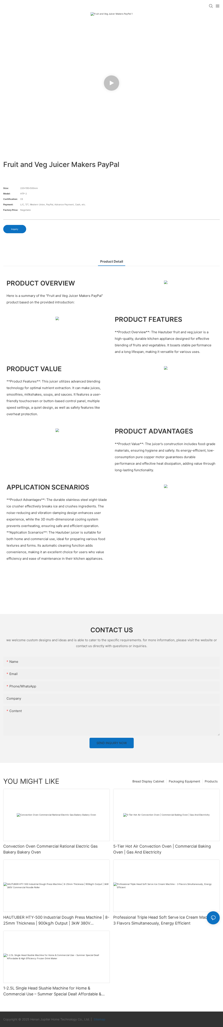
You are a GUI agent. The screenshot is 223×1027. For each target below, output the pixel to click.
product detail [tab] (111, 261)
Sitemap (99, 1019)
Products (211, 781)
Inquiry (14, 229)
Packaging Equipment (184, 781)
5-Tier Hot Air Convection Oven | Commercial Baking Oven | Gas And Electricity (162, 849)
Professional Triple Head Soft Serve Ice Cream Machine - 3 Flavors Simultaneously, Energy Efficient (165, 920)
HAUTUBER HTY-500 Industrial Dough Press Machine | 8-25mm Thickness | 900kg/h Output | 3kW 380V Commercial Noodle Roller (56, 920)
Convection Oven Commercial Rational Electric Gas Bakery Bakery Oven (50, 849)
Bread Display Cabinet (148, 781)
